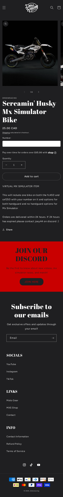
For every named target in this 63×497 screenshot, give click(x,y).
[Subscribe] (52, 338)
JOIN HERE (32, 281)
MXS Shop (12, 407)
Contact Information (17, 436)
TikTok (10, 379)
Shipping (6, 133)
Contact (10, 415)
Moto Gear (12, 400)
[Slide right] (38, 92)
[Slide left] (24, 92)
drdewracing (34, 491)
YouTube (11, 364)
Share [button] (9, 229)
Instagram (11, 371)
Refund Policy (14, 444)
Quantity (6, 158)
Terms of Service (15, 451)
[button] (4, 7)
